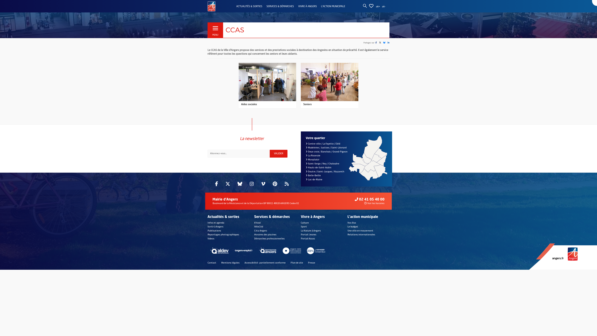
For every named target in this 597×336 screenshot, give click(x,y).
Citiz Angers (260, 230)
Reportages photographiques (223, 234)
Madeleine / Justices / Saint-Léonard (327, 147)
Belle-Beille (314, 175)
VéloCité (258, 226)
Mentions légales (230, 262)
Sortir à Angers (215, 226)
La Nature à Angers (311, 230)
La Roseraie (314, 155)
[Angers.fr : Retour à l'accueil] (211, 6)
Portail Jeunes (308, 234)
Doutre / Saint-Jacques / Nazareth (326, 171)
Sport (304, 226)
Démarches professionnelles (269, 238)
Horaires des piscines (265, 234)
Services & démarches (280, 6)
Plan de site (297, 262)
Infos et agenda (216, 222)
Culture (305, 222)
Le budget (352, 226)
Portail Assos (308, 238)
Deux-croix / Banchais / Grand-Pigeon (327, 151)
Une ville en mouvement (360, 230)
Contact (212, 262)
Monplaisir (313, 159)
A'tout (257, 222)
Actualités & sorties (249, 6)
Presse (311, 262)
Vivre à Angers (307, 6)
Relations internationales (361, 234)
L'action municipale (333, 6)
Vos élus (351, 222)
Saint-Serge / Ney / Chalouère (323, 163)
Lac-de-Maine (315, 179)
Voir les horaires (375, 203)
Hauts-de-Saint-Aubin (319, 167)
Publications (214, 230)
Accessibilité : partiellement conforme (265, 262)
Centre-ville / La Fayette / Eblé (324, 143)
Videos (211, 238)
